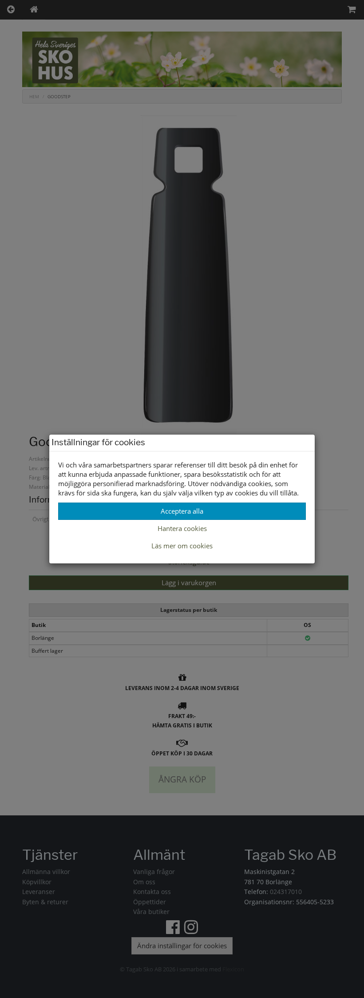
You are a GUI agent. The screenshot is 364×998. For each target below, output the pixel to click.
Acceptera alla (182, 511)
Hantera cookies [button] (182, 528)
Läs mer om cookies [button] (182, 545)
